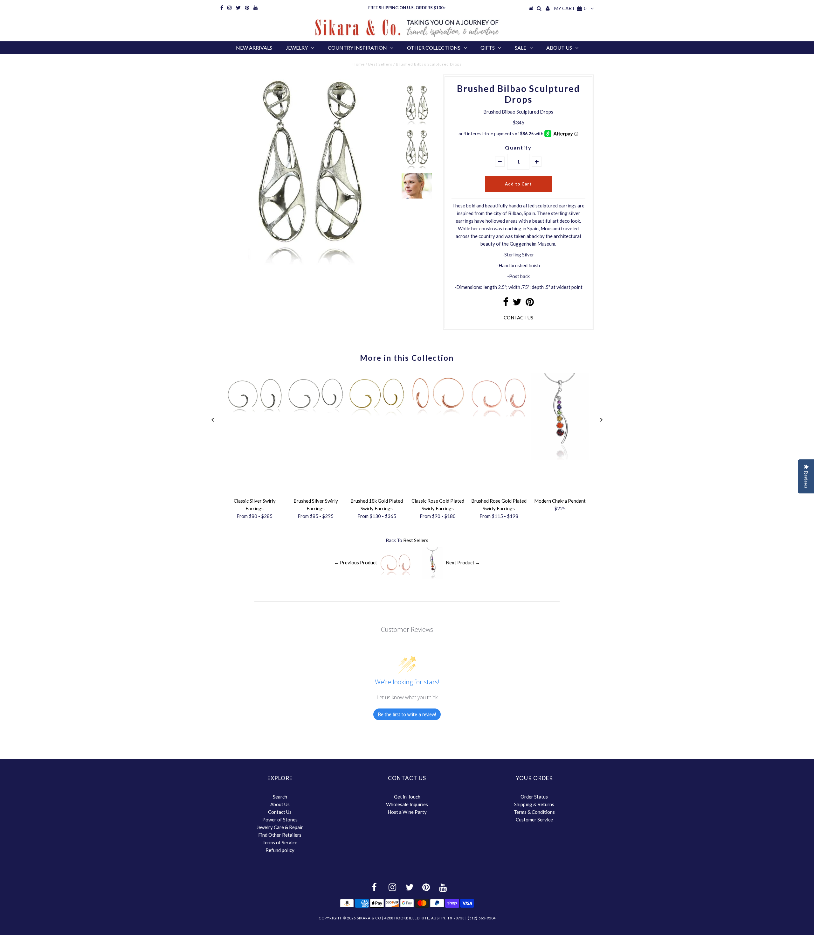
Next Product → (463, 562)
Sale (520, 48)
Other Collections (433, 48)
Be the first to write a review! (407, 714)
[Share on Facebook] (505, 303)
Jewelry (297, 48)
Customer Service (534, 819)
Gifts (487, 48)
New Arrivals (254, 48)
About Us (559, 48)
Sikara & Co (369, 918)
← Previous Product (355, 562)
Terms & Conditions (534, 812)
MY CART (570, 8)
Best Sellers (380, 64)
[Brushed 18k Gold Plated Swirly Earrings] (377, 414)
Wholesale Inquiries (407, 804)
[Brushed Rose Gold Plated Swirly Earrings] (499, 414)
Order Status (534, 796)
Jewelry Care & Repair (280, 827)
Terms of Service (279, 842)
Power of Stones (280, 819)
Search (280, 796)
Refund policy (280, 850)
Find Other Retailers (279, 835)
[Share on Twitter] (517, 303)
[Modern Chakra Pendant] (560, 458)
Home (359, 64)
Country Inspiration (357, 48)
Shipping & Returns (534, 804)
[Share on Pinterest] (530, 303)
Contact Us (280, 812)
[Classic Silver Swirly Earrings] (255, 414)
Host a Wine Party (407, 812)
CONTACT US (518, 317)
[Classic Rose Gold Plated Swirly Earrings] (438, 414)
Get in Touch (407, 796)
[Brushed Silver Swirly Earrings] (316, 414)
